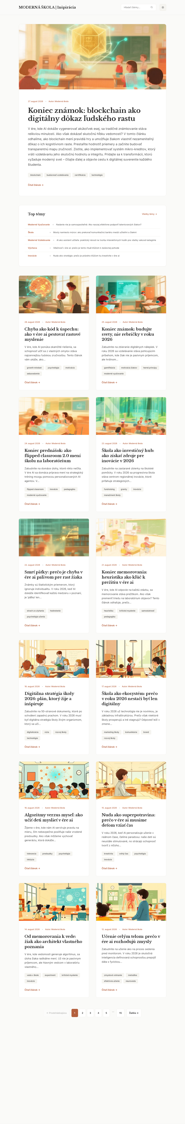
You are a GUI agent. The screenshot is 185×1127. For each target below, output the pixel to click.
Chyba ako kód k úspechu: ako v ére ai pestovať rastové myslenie (53, 334)
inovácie (32, 255)
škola (31, 232)
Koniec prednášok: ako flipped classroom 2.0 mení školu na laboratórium (53, 455)
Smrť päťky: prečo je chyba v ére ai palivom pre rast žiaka (54, 575)
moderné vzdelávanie (39, 240)
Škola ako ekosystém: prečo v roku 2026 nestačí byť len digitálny (130, 698)
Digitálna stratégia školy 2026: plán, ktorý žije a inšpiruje (49, 698)
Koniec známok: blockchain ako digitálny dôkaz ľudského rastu (84, 114)
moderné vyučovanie (39, 224)
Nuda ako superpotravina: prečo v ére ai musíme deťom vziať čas (128, 820)
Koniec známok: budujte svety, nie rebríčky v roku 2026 (128, 334)
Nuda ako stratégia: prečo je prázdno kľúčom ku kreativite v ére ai (86, 255)
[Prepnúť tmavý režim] (163, 7)
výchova (32, 248)
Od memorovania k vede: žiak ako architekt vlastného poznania (53, 941)
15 (120, 1013)
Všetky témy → (149, 214)
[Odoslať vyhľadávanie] (151, 7)
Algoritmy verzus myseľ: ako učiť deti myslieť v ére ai (54, 817)
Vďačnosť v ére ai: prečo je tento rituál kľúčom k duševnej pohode (86, 248)
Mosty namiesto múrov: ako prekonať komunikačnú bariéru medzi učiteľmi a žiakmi (95, 232)
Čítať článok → (36, 185)
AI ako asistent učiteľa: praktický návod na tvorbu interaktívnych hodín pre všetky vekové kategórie (106, 240)
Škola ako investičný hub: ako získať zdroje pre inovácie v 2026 (128, 455)
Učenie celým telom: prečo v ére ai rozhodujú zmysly (131, 939)
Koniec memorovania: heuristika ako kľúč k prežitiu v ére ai (124, 577)
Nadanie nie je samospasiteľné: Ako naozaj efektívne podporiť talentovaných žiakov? (98, 224)
